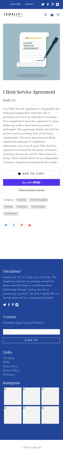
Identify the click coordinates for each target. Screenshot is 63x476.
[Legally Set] (21, 15)
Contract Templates (39, 200)
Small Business (11, 214)
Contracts (8, 207)
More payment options (31, 190)
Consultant (21, 200)
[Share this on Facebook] (14, 225)
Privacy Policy (11, 370)
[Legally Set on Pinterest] (52, 4)
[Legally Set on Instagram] (57, 4)
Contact (29, 4)
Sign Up (31, 340)
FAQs (6, 362)
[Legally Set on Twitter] (43, 4)
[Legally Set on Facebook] (48, 4)
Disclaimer (9, 374)
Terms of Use (10, 366)
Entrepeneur (22, 207)
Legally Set (35, 447)
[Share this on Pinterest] (22, 225)
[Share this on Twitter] (6, 225)
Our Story (15, 4)
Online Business (38, 207)
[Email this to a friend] (30, 225)
